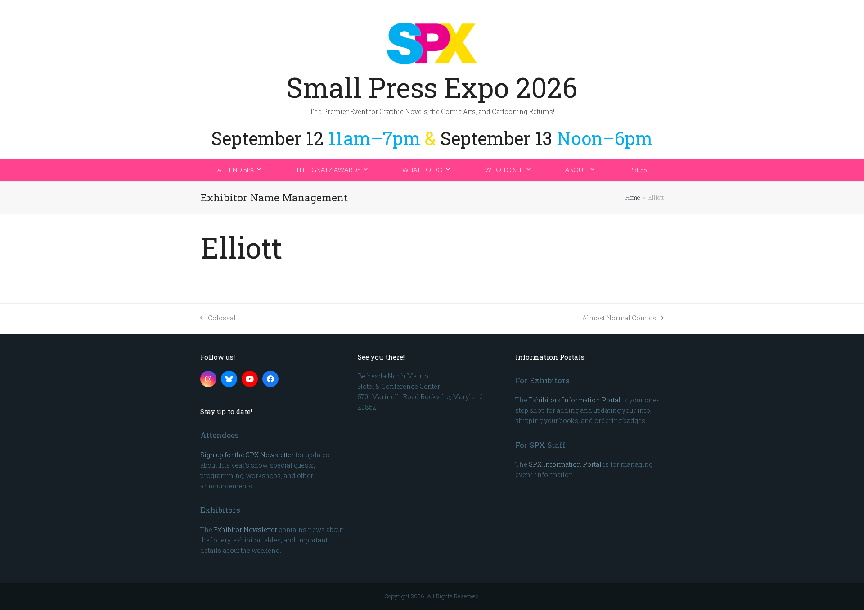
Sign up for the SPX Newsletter (247, 455)
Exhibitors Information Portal (575, 400)
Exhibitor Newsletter (245, 529)
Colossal (218, 318)
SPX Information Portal (565, 464)
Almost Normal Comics (619, 318)
